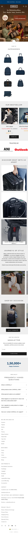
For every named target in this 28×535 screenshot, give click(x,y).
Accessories (4, 483)
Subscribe (14, 353)
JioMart (3, 441)
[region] (14, 23)
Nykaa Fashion (4, 434)
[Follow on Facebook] (2, 525)
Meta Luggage (9, 126)
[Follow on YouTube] (12, 525)
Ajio (2, 429)
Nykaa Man (4, 436)
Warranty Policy (5, 519)
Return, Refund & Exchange (7, 509)
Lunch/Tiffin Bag (5, 480)
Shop (2, 452)
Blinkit (2, 443)
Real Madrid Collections (6, 466)
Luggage (3, 471)
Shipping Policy (5, 514)
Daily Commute (13, 330)
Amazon (3, 422)
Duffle (2, 476)
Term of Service (4, 517)
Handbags (3, 468)
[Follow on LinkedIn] (15, 525)
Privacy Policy (4, 512)
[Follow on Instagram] (8, 525)
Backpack (3, 473)
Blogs (2, 459)
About (2, 455)
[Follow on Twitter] (5, 525)
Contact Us (3, 457)
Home (2, 450)
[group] (14, 23)
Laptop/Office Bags (5, 478)
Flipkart (3, 424)
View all (14, 136)
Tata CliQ (3, 439)
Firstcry (3, 431)
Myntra (2, 427)
